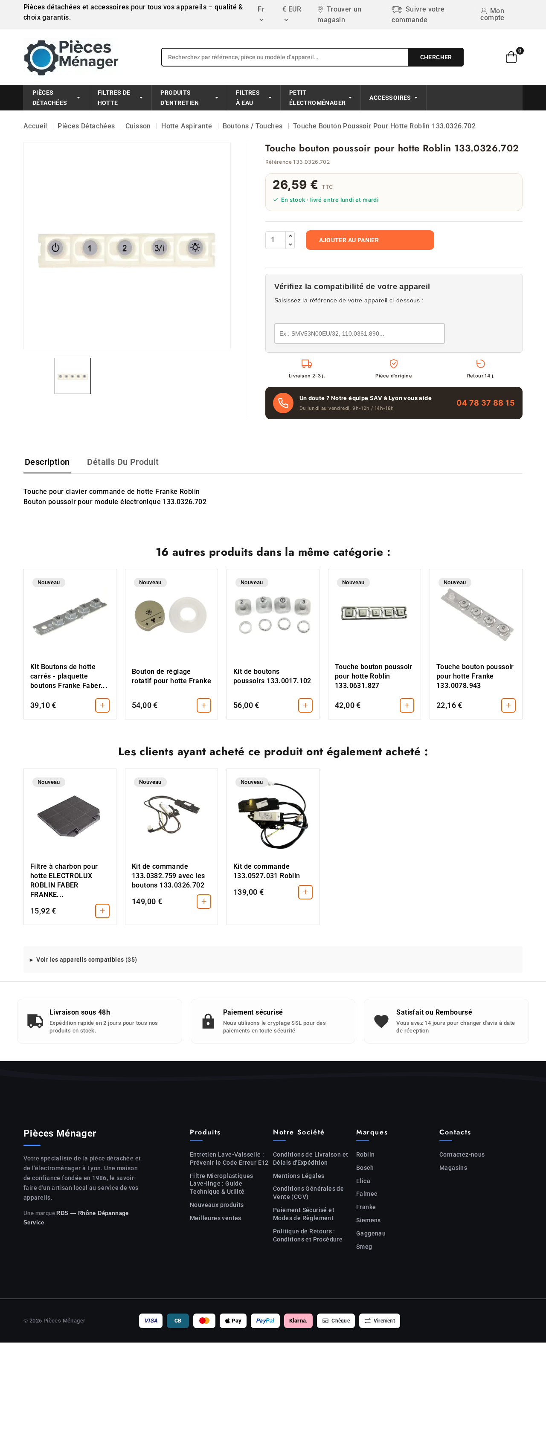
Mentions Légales (298, 1175)
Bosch (365, 1167)
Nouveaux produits (217, 1204)
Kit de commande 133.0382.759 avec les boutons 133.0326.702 (168, 875)
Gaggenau (371, 1233)
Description (47, 462)
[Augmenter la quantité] (290, 236)
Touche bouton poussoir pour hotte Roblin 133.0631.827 (373, 676)
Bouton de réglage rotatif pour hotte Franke (171, 676)
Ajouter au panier (349, 240)
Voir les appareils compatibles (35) (86, 959)
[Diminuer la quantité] (290, 244)
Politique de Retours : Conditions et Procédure (308, 1235)
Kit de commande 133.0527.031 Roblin (266, 871)
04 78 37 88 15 (485, 402)
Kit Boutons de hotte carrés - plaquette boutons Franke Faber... (68, 676)
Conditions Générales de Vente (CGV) (308, 1192)
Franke (366, 1207)
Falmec (366, 1193)
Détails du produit (123, 462)
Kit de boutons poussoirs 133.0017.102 (272, 676)
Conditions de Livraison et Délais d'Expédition (310, 1158)
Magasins (453, 1167)
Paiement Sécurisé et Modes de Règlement (303, 1213)
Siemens (368, 1220)
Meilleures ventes (215, 1218)
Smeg (364, 1246)
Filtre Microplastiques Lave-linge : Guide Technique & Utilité (221, 1183)
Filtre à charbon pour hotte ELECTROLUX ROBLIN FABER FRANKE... (64, 880)
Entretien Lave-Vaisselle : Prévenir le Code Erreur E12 (229, 1158)
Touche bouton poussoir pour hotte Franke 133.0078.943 (475, 676)
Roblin (365, 1154)
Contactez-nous (462, 1154)
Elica (363, 1180)
